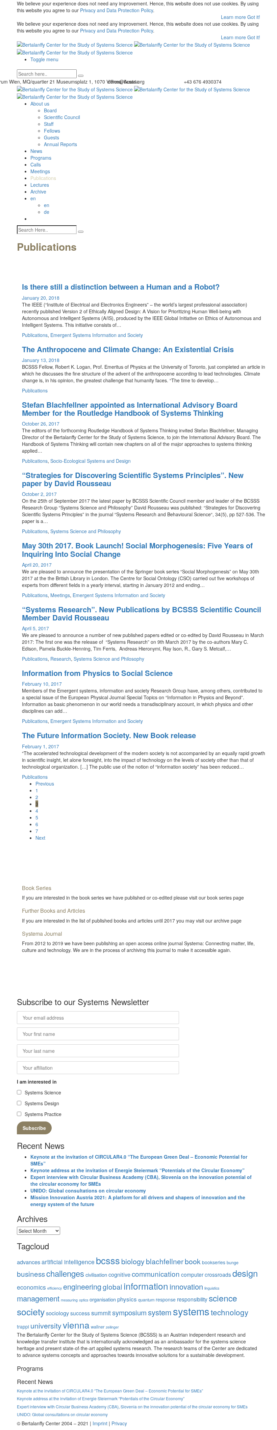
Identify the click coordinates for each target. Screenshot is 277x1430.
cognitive (119, 1274)
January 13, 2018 (40, 360)
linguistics (211, 1288)
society (31, 1311)
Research (60, 658)
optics (83, 1299)
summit (101, 1312)
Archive (38, 191)
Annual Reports (60, 144)
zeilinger (112, 1327)
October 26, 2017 (40, 423)
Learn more (234, 17)
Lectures (39, 184)
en (46, 205)
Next (40, 837)
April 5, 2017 (35, 628)
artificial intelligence (68, 1261)
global (112, 1286)
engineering (82, 1286)
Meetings (40, 171)
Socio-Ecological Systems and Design (90, 460)
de (46, 211)
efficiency (54, 1288)
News (36, 150)
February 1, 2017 (40, 746)
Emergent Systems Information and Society (96, 335)
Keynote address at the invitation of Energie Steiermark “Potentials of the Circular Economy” (137, 1170)
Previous (44, 783)
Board (50, 110)
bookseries (213, 1262)
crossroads (218, 1274)
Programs (40, 157)
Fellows (52, 130)
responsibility (192, 1299)
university (45, 1325)
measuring (69, 1299)
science (223, 1298)
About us (39, 103)
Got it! (253, 17)
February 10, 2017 (42, 683)
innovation (186, 1286)
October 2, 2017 (39, 494)
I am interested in (37, 1081)
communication (156, 1274)
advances (28, 1262)
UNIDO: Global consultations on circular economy (88, 1190)
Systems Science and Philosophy (85, 531)
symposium (129, 1312)
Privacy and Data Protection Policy (116, 10)
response (166, 1299)
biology (133, 1261)
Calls (35, 164)
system (160, 1312)
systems (191, 1311)
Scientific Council (62, 117)
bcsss (108, 1260)
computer (192, 1274)
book (193, 1261)
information (146, 1285)
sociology (57, 1313)
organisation (103, 1299)
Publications (43, 178)
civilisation (96, 1274)
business (31, 1274)
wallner (97, 1327)
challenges (65, 1273)
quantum (146, 1300)
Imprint (100, 1423)
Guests (51, 137)
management (38, 1298)
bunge (232, 1262)
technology (229, 1312)
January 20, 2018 (40, 297)
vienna (76, 1324)
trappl (23, 1326)
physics (127, 1299)
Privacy (119, 1423)
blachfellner (164, 1261)
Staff (48, 123)
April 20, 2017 (37, 564)
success (80, 1313)
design (245, 1273)
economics (31, 1287)
